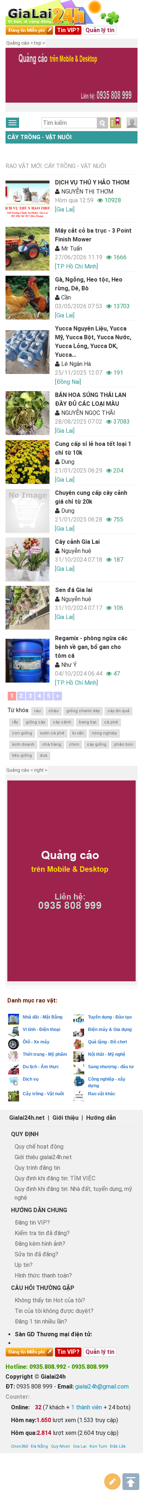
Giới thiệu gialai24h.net (43, 1157)
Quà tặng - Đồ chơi (107, 1041)
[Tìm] (102, 123)
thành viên (86, 1407)
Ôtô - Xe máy (36, 1041)
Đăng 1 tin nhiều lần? (41, 1321)
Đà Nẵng (39, 1446)
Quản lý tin (99, 30)
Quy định (24, 1134)
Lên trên (130, 1481)
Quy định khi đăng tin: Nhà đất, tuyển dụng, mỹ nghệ (73, 1193)
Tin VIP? (68, 30)
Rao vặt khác (101, 1093)
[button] (15, 81)
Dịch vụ (30, 1079)
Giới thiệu (65, 1117)
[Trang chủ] (70, 13)
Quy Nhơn (60, 1446)
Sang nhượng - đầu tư (111, 1066)
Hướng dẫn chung (39, 1210)
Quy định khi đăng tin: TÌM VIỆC (55, 1178)
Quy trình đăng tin (37, 1167)
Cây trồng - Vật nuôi (39, 137)
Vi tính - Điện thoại (41, 1029)
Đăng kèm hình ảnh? (40, 1243)
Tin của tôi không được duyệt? (54, 1310)
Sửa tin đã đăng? (36, 1254)
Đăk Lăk (118, 1446)
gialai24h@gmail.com (102, 1386)
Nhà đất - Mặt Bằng (42, 1017)
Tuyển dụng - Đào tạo (110, 1017)
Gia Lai (80, 1446)
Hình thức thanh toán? (43, 1275)
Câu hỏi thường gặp (42, 1287)
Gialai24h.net (27, 1117)
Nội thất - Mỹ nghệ (106, 1054)
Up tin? (24, 1264)
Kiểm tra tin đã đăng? (42, 1233)
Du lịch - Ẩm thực (41, 1066)
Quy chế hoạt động (39, 1146)
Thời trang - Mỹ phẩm (45, 1054)
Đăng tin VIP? (32, 1222)
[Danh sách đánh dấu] (115, 122)
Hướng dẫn (101, 1117)
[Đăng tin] (112, 1481)
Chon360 (19, 1446)
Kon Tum (98, 1446)
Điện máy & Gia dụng (110, 1029)
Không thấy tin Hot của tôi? (50, 1300)
